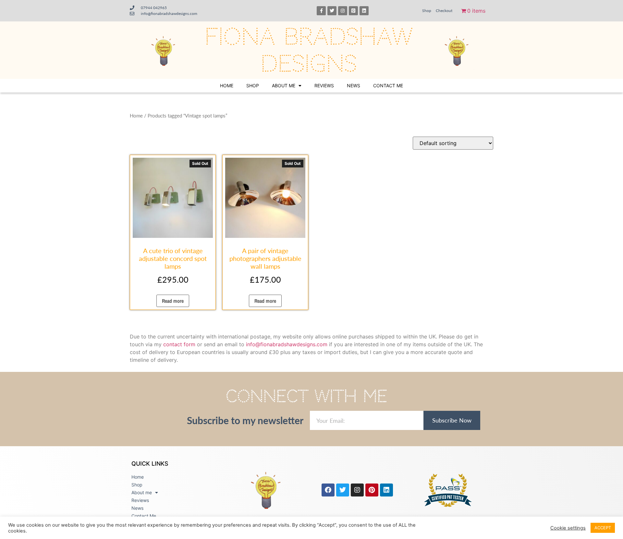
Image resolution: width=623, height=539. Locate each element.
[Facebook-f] (321, 10)
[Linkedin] (364, 10)
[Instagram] (342, 10)
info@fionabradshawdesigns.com (286, 344)
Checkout (444, 10)
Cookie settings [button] (568, 528)
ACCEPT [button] (602, 527)
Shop (426, 10)
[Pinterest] (371, 490)
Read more (173, 300)
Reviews (324, 85)
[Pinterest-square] (353, 10)
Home (226, 85)
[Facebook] (328, 490)
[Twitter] (331, 10)
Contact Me (388, 85)
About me (283, 85)
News (353, 85)
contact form (179, 344)
